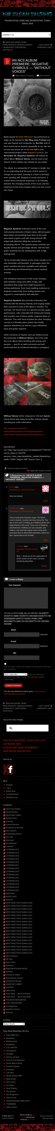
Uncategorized (11, 1006)
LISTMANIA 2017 (12, 865)
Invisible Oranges (13, 1066)
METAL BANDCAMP (14, 1076)
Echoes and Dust (12, 1057)
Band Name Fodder (13, 815)
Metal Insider (11, 1079)
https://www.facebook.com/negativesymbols (23, 431)
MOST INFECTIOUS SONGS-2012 (19, 912)
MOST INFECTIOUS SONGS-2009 (19, 903)
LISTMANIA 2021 (12, 878)
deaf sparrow (11, 1051)
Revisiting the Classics (14, 978)
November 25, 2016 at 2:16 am (21, 511)
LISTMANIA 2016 (12, 862)
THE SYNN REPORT (14, 1003)
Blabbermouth (11, 1041)
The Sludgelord (12, 1095)
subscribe (34, 677)
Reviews (9, 972)
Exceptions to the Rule (14, 828)
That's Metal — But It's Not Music (18, 994)
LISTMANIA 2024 (12, 887)
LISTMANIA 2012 (12, 850)
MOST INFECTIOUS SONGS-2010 (19, 906)
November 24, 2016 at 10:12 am (22, 490)
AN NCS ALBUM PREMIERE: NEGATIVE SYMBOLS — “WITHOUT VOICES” (31, 65)
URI (14, 653)
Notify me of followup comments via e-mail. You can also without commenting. (24, 677)
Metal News (10, 893)
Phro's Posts (10, 962)
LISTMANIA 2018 (12, 868)
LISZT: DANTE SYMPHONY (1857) (44, 46)
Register (9, 785)
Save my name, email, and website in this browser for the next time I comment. (27, 668)
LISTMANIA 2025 (12, 890)
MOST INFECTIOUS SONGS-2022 (19, 943)
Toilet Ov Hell (11, 1098)
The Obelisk (10, 1091)
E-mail (13, 641)
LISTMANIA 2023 (12, 884)
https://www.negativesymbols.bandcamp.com (24, 434)
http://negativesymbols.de (15, 428)
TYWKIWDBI (11, 1104)
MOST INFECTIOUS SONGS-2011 (19, 909)
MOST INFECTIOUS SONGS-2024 (19, 950)
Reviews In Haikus (13, 975)
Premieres (30, 75)
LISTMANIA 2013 (12, 853)
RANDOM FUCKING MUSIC (17, 969)
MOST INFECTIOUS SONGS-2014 (19, 919)
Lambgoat (10, 1070)
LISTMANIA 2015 (12, 859)
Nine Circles (11, 1082)
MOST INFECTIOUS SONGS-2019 (19, 934)
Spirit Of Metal (11, 1088)
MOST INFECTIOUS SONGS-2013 (19, 915)
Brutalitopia (10, 1045)
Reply (45, 501)
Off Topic (9, 959)
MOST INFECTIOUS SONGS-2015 (19, 922)
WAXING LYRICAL (13, 1009)
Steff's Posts (10, 991)
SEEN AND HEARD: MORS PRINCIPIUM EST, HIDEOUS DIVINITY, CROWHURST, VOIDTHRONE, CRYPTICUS (17, 46)
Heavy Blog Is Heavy (14, 1063)
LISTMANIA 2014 (12, 856)
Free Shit (9, 837)
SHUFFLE (10, 987)
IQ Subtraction (11, 843)
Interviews (10, 840)
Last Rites (10, 1073)
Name (13, 630)
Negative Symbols (45, 470)
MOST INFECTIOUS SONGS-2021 (19, 940)
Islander (17, 468)
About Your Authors (13, 809)
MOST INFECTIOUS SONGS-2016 (19, 925)
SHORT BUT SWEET (14, 984)
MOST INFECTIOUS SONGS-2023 (19, 947)
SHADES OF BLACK (14, 981)
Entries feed (10, 791)
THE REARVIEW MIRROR (16, 1000)
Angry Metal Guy (12, 1035)
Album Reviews (20, 75)
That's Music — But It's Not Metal (18, 997)
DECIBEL (10, 1054)
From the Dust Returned (15, 1060)
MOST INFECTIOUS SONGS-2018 (19, 931)
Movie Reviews (12, 956)
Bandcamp (10, 1038)
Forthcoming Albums (14, 834)
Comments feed (12, 794)
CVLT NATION (11, 1048)
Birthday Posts (11, 818)
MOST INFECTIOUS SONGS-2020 (19, 937)
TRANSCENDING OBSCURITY (18, 1101)
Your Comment (15, 585)
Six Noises (10, 1085)
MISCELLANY (11, 897)
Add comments (44, 75)
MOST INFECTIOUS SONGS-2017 (19, 928)
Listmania (9, 846)
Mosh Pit (9, 900)
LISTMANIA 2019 (12, 872)
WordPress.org (12, 797)
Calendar (9, 821)
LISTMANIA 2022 (12, 881)
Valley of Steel (11, 1107)
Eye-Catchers (11, 831)
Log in (8, 788)
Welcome (9, 1012)
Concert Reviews (12, 825)
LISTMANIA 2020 (12, 875)
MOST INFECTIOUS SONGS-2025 (19, 953)
